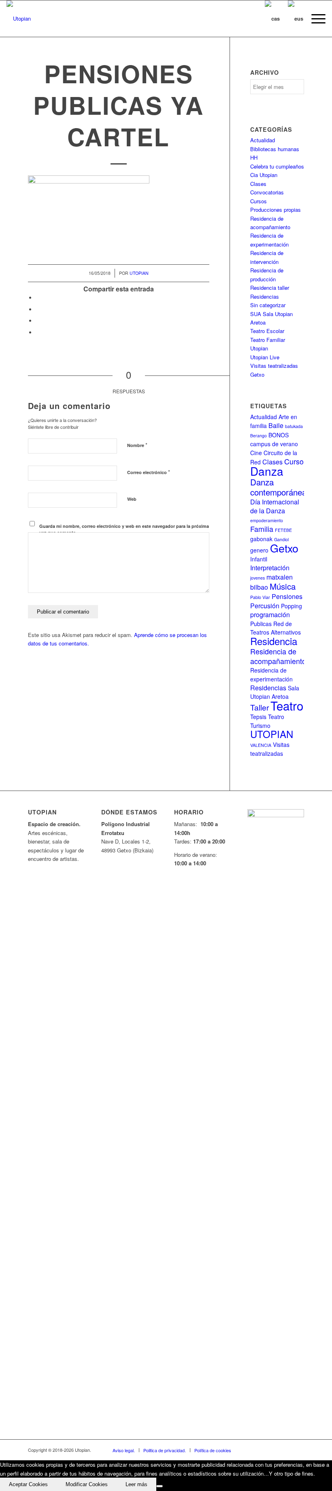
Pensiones (287, 596)
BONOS (278, 435)
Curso (294, 461)
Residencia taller (269, 287)
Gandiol (281, 539)
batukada (294, 426)
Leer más (136, 1484)
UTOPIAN (271, 734)
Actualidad (262, 140)
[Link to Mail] (298, 1450)
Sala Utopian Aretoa (274, 692)
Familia (261, 529)
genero (259, 550)
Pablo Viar (260, 597)
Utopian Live (264, 357)
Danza (266, 471)
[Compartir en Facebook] (38, 298)
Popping (291, 606)
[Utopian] (18, 18)
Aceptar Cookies (28, 1484)
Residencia (273, 641)
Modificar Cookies (87, 1484)
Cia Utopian (263, 175)
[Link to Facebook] (249, 1450)
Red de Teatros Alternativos (275, 628)
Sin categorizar (267, 305)
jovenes (257, 578)
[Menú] (314, 18)
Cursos (258, 201)
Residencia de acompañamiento (278, 656)
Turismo (260, 725)
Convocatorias (267, 192)
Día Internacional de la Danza (274, 506)
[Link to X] (261, 1450)
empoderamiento (266, 520)
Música (283, 586)
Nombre (137, 445)
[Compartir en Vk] (38, 332)
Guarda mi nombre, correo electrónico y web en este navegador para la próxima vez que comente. (124, 529)
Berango (258, 435)
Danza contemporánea (278, 487)
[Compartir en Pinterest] (38, 321)
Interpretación (269, 567)
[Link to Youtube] (274, 1450)
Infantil (258, 559)
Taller (259, 707)
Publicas (261, 624)
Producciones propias (275, 209)
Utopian (139, 273)
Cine (256, 453)
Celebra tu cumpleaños (277, 166)
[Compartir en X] (38, 309)
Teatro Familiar (267, 340)
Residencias (264, 296)
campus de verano (274, 444)
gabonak (261, 539)
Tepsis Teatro (267, 717)
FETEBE (283, 530)
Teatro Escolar (267, 331)
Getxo (284, 548)
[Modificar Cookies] (159, 1486)
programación (270, 614)
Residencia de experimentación (271, 674)
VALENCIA (260, 745)
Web (131, 499)
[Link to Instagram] (286, 1450)
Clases (258, 184)
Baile (275, 425)
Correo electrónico (148, 472)
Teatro (286, 705)
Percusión (264, 605)
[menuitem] (314, 18)
